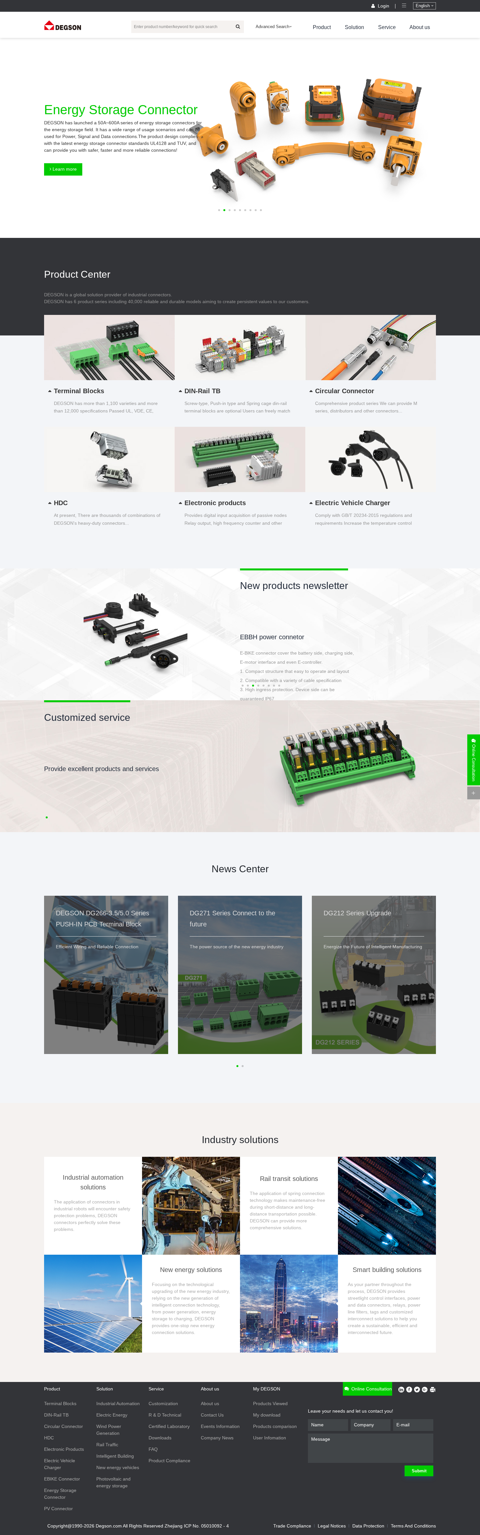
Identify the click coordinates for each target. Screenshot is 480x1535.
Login (383, 5)
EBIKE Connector (62, 1478)
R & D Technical (165, 1415)
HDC (49, 1437)
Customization (163, 1403)
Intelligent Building (115, 1456)
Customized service (87, 717)
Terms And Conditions (413, 1525)
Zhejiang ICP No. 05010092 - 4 (197, 1525)
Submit (419, 1470)
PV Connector (58, 1508)
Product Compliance (169, 1460)
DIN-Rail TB (56, 1415)
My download (266, 1415)
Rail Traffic (107, 1444)
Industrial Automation (118, 1403)
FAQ (153, 1449)
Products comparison (275, 1426)
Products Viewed (270, 1403)
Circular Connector (63, 1426)
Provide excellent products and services (101, 768)
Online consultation (371, 1388)
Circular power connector (276, 637)
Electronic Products (64, 1449)
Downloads (160, 1437)
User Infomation (269, 1437)
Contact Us (212, 1415)
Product (322, 27)
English (423, 5)
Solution (354, 27)
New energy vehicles (117, 1467)
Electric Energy (111, 1415)
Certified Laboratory (169, 1426)
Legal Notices (332, 1525)
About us (419, 27)
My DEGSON (266, 1388)
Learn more (64, 169)
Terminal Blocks (60, 1403)
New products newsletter (294, 585)
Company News (217, 1437)
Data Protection (368, 1525)
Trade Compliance (292, 1525)
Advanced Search (272, 26)
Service (387, 27)
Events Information (220, 1426)
